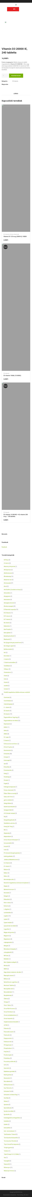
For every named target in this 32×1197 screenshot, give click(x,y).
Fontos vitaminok (14, 234)
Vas (5, 1157)
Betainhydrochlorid (9, 636)
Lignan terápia (8, 922)
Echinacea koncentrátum (10, 743)
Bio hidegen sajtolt (9, 646)
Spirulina (6, 1104)
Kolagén (6, 896)
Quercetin (6, 1068)
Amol (5, 586)
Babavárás (7, 626)
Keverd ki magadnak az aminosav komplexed (16, 882)
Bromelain (6, 656)
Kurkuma (6, 906)
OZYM (5, 1025)
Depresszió (7, 724)
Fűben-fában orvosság (10, 793)
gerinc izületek (8, 800)
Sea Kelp (6, 1098)
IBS (5, 830)
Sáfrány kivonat (8, 1084)
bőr (5, 652)
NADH (5, 969)
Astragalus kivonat (9, 603)
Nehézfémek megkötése (10, 982)
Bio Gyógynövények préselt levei (12, 642)
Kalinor (6, 873)
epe (5, 763)
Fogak (5, 783)
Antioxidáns (7, 593)
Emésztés (6, 753)
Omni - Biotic (7, 1005)
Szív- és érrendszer (9, 1131)
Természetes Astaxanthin (11, 1137)
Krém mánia (7, 902)
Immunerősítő (7, 843)
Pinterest (17, 84)
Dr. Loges (6, 737)
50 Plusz (6, 560)
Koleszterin (7, 899)
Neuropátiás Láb (8, 988)
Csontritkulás (7, 700)
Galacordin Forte (8, 796)
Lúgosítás (6, 929)
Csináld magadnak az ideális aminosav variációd (17, 692)
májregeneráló (8, 942)
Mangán (6, 945)
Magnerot (6, 935)
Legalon (6, 916)
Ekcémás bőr (7, 750)
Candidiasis (7, 665)
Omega (6, 1002)
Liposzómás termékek (10, 926)
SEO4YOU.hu (18, 1192)
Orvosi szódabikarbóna (10, 1015)
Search (23, 9)
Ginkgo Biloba (7, 803)
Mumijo (6, 965)
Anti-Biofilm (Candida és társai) (12, 589)
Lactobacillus (7, 912)
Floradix (6, 780)
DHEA (5, 727)
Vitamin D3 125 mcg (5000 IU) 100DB (15, 236)
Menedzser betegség (9, 949)
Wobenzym (7, 1167)
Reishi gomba (7, 1074)
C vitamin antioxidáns (9, 662)
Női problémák (8, 992)
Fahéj (5, 773)
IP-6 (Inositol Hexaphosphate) (12, 853)
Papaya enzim (8, 1038)
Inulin (5, 849)
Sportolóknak (7, 1108)
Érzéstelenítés (8, 770)
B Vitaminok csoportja (10, 609)
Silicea (5, 1101)
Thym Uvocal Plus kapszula (11, 1144)
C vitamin (6, 659)
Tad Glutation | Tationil (10, 1134)
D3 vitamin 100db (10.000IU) (12, 375)
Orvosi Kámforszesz (9, 1008)
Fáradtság (6, 777)
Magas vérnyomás (9, 932)
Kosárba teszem (16, 75)
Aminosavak (7, 583)
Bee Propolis (7, 629)
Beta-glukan (7, 632)
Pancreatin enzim (8, 1031)
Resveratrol (7, 1078)
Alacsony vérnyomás (9, 566)
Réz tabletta (7, 1081)
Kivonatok (6, 892)
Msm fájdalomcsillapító (10, 962)
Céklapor (6, 669)
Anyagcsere (7, 596)
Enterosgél (7, 760)
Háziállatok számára (9, 823)
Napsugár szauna (8, 975)
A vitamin (6, 563)
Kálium (6, 876)
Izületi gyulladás (8, 856)
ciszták (6, 685)
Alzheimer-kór (8, 579)
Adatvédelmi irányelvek (9, 1195)
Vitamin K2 (7, 1164)
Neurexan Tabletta (9, 985)
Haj (5, 816)
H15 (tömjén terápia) (9, 813)
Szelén (6, 1124)
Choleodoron (7, 672)
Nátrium (6, 978)
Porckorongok (7, 1055)
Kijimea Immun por (9, 889)
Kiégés (5, 886)
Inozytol (6, 846)
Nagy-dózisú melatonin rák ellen (12, 972)
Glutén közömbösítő (9, 806)
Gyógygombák (8, 810)
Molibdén (6, 959)
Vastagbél (6, 1161)
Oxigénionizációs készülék (11, 1021)
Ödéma (6, 998)
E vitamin (6, 740)
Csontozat (6, 697)
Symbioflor (7, 1114)
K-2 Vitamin (7, 863)
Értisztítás (6, 767)
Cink (5, 679)
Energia (6, 757)
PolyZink (6, 1051)
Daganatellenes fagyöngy (11, 717)
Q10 (5, 1065)
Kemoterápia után (9, 879)
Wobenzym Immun (9, 1170)
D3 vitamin (15, 81)
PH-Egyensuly (7, 1045)
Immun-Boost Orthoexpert (11, 839)
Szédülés (6, 1121)
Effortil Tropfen (8, 747)
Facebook (13, 84)
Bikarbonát (7, 639)
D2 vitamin (7, 710)
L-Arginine (6, 909)
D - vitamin (7, 707)
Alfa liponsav (7, 569)
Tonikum (6, 1151)
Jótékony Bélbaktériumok (11, 859)
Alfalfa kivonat (8, 573)
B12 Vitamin (7, 612)
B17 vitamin (7, 619)
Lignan (5, 919)
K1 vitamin (6, 866)
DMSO (5, 734)
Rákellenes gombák (9, 1071)
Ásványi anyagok (8, 606)
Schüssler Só (7, 1091)
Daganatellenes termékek (11, 720)
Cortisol (6, 689)
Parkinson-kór (7, 1041)
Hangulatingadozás (9, 820)
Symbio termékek (8, 1111)
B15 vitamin (7, 616)
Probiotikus (7, 1058)
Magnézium (7, 939)
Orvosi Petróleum (8, 1012)
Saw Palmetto (8, 1088)
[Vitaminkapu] (16, 5)
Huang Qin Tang (8, 826)
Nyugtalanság (7, 995)
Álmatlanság (7, 576)
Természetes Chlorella (10, 1141)
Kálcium (6, 869)
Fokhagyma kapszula (9, 786)
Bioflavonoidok (8, 649)
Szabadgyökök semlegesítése (12, 1117)
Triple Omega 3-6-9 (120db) (11, 1154)
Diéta (5, 730)
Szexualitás (7, 1127)
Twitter (15, 84)
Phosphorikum (8, 1048)
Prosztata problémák (9, 1061)
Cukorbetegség (8, 704)
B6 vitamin (7, 622)
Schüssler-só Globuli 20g (10, 1094)
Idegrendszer (7, 836)
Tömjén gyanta (8, 1147)
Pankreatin (7, 1035)
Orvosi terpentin (8, 1018)
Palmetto (6, 1028)
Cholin (5, 675)
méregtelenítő (8, 952)
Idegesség (6, 833)
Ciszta (5, 682)
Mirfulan (6, 955)
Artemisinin (7, 599)
